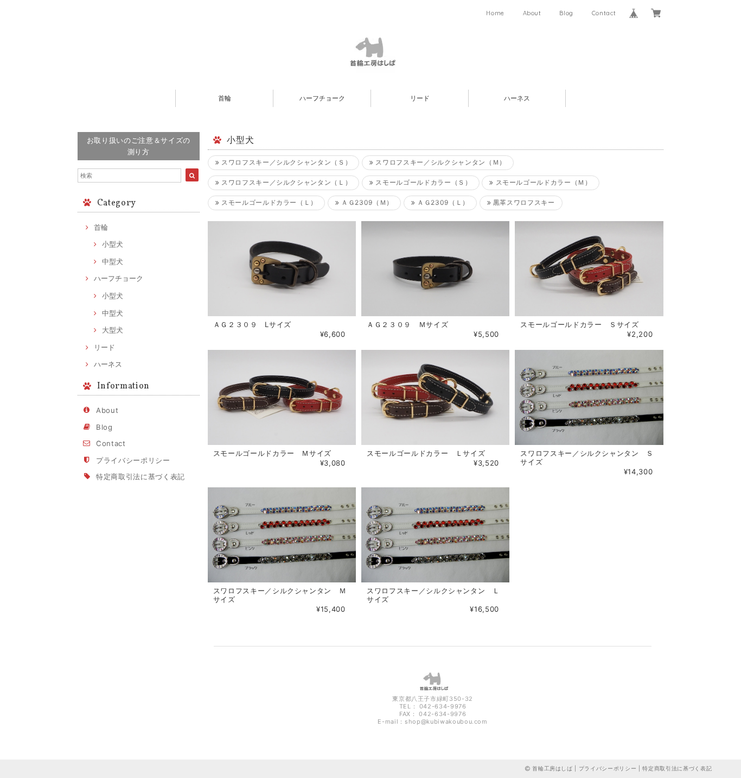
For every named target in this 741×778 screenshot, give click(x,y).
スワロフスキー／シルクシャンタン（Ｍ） (440, 162)
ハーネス (517, 98)
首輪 (224, 98)
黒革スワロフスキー (523, 202)
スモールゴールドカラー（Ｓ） (423, 182)
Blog (566, 13)
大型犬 (112, 329)
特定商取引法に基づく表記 (140, 476)
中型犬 (112, 261)
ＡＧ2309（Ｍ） (366, 202)
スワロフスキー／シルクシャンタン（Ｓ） (285, 162)
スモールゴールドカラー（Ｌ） (268, 202)
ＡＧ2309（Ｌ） (442, 202)
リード (420, 98)
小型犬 (112, 244)
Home (495, 13)
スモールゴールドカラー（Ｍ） (543, 182)
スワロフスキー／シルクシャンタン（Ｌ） (285, 182)
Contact (604, 13)
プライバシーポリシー (133, 460)
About (532, 13)
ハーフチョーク (322, 98)
